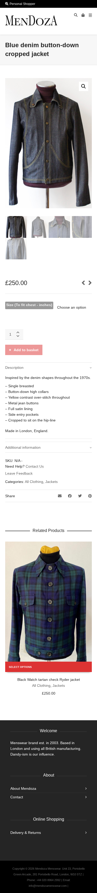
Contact (16, 797)
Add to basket (26, 350)
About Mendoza (23, 788)
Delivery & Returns (25, 832)
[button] (83, 86)
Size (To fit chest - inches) (29, 305)
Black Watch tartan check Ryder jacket (48, 679)
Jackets (51, 482)
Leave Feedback (19, 473)
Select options (20, 667)
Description (14, 367)
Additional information (23, 447)
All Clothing (34, 482)
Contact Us (35, 466)
